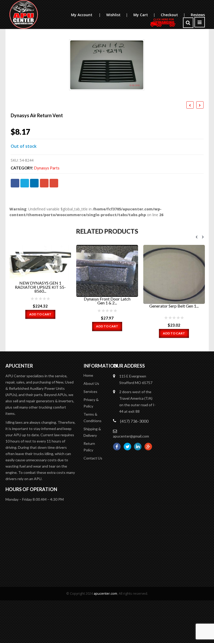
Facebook (15, 183)
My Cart (144, 14)
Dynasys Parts (47, 168)
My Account (85, 14)
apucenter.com (105, 593)
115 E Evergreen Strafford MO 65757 (135, 379)
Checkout (173, 14)
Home (88, 375)
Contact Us (93, 458)
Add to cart (40, 314)
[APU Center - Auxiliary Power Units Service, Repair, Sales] (23, 14)
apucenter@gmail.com (131, 436)
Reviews (198, 14)
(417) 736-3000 (134, 420)
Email (54, 183)
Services (90, 391)
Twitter (24, 183)
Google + (44, 183)
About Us (91, 383)
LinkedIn (34, 183)
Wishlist (117, 14)
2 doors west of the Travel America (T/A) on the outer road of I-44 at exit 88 (137, 402)
